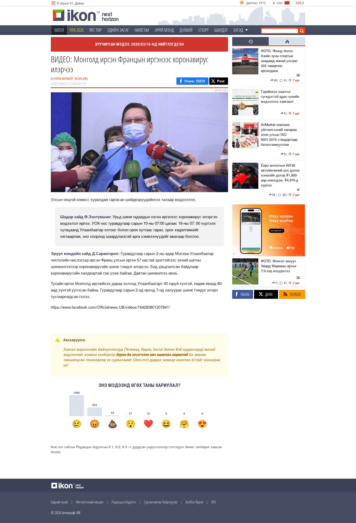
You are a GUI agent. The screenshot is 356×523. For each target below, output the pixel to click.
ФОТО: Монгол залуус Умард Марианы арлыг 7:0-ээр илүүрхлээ (279, 265)
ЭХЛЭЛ (59, 30)
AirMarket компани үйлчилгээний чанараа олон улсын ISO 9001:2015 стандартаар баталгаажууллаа (279, 134)
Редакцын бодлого (124, 501)
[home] (86, 16)
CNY (280, 3)
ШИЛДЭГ (221, 30)
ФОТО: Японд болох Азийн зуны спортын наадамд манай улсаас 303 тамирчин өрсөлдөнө (279, 60)
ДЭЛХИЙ (186, 30)
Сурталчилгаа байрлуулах (160, 501)
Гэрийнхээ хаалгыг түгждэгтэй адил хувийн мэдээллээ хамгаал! (280, 96)
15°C (262, 3)
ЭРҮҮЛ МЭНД (164, 30)
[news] (245, 66)
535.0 (300, 3)
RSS (213, 501)
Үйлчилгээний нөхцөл (89, 501)
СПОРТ (203, 30)
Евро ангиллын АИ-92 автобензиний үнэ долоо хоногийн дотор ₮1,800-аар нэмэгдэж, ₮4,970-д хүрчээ (280, 175)
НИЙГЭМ (141, 30)
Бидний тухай (59, 501)
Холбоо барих (194, 501)
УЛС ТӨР (95, 30)
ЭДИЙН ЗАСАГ (118, 30)
